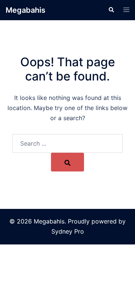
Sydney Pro (67, 231)
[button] (111, 10)
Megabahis (25, 10)
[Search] (67, 162)
